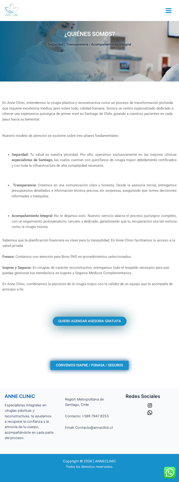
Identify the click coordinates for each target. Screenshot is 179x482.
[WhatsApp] (150, 414)
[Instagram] (150, 407)
